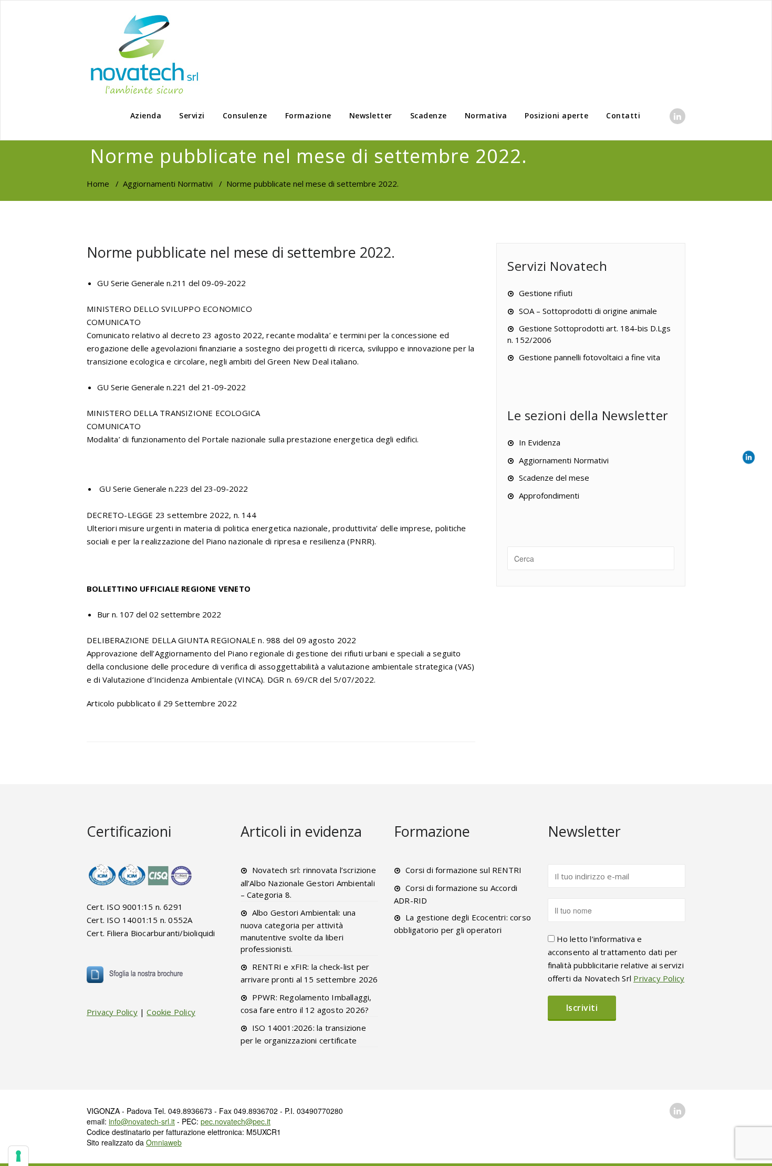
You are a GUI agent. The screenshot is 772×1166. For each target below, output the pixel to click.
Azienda (146, 115)
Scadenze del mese (554, 477)
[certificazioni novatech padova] (141, 874)
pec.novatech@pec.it (235, 1121)
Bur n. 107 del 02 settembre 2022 (159, 614)
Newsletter (370, 115)
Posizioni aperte (556, 115)
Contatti (623, 115)
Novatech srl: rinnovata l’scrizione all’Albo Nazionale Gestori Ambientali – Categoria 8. (308, 882)
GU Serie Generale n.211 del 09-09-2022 (171, 283)
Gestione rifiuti (545, 293)
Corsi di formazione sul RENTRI (463, 870)
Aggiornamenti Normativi (168, 183)
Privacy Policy (112, 1012)
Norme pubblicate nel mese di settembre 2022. (241, 252)
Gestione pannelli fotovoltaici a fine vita (589, 357)
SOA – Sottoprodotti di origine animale (588, 311)
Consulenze (245, 115)
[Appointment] (144, 54)
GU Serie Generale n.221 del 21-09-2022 (171, 387)
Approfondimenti (549, 495)
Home (98, 183)
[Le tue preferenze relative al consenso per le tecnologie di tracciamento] (18, 1156)
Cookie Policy (171, 1012)
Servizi (192, 115)
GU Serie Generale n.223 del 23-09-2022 (173, 488)
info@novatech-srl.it (142, 1121)
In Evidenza (539, 442)
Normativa (486, 115)
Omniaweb (164, 1142)
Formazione (308, 115)
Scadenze (428, 115)
